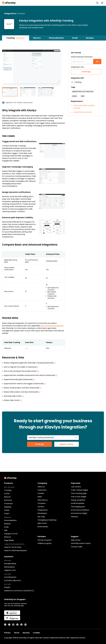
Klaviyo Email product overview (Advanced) (22, 388)
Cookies (36, 633)
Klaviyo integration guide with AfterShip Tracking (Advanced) (29, 363)
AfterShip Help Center (13, 396)
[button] (33, 68)
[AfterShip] (9, 3)
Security (26, 633)
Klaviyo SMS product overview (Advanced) (21, 392)
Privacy (7, 633)
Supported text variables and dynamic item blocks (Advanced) (30, 375)
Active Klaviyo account (82, 112)
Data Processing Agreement (52, 325)
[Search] (97, 3)
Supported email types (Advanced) (18, 379)
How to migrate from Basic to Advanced (20, 367)
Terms (16, 633)
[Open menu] (102, 3)
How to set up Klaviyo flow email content (20, 371)
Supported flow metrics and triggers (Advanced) (24, 383)
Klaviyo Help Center (12, 400)
